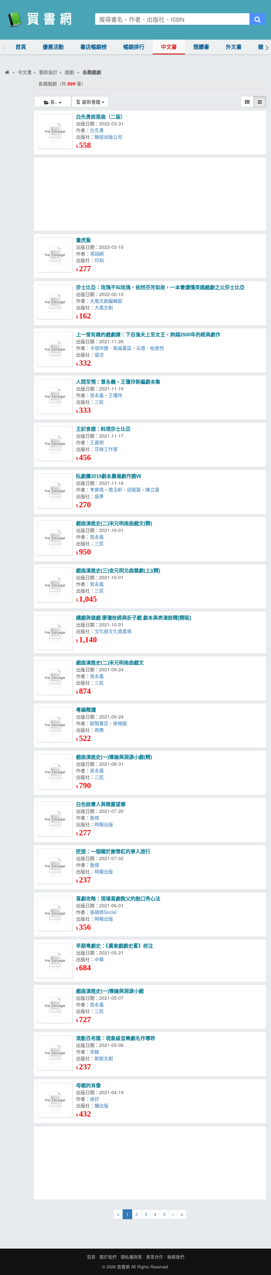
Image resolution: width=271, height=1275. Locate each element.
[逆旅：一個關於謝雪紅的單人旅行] (55, 866)
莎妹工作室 (107, 449)
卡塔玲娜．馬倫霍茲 (111, 348)
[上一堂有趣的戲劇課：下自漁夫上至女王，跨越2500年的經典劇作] (55, 349)
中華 (100, 959)
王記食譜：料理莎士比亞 (103, 429)
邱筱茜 (134, 489)
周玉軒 (115, 489)
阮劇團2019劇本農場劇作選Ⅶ (108, 476)
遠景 (100, 496)
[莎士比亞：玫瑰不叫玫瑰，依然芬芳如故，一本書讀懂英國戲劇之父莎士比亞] (55, 302)
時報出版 (105, 824)
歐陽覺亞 (99, 723)
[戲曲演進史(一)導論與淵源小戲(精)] (55, 771)
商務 (100, 729)
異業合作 (154, 1257)
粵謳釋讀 (86, 710)
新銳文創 (105, 1058)
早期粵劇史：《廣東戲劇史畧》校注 (114, 946)
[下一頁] (173, 1214)
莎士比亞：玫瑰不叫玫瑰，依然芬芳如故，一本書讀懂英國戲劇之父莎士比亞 (160, 287)
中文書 (169, 47)
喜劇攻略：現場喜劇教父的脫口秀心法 (118, 898)
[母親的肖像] (55, 1100)
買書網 (123, 1267)
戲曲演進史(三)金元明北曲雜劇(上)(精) (118, 570)
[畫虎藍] (55, 255)
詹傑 (96, 817)
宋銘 (96, 1051)
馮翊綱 (98, 253)
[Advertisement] (150, 194)
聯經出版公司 (110, 136)
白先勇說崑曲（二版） (101, 116)
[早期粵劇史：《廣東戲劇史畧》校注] (55, 960)
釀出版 (103, 1105)
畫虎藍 (83, 240)
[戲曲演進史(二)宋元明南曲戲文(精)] (55, 538)
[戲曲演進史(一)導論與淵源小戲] (55, 1005)
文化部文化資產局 (114, 631)
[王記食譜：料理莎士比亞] (55, 443)
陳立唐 (153, 489)
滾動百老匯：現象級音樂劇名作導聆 (115, 1038)
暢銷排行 (133, 47)
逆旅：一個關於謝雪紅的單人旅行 (113, 851)
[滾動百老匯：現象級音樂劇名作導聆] (55, 1053)
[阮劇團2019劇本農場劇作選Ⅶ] (55, 491)
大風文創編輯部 (107, 300)
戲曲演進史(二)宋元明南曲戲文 (110, 662)
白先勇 (98, 130)
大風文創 (105, 307)
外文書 (234, 47)
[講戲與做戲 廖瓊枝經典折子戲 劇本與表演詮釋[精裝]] (55, 632)
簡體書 (201, 47)
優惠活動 (53, 47)
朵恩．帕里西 (151, 348)
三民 (100, 401)
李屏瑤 (97, 489)
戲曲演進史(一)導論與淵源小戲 (110, 991)
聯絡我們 (175, 1257)
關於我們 (108, 1257)
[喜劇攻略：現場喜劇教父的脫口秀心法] (55, 913)
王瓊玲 (116, 395)
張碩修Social (104, 912)
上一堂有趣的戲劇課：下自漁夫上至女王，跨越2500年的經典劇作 (148, 334)
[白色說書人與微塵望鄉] (55, 819)
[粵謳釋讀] (55, 724)
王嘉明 (98, 442)
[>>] (182, 1214)
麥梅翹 (121, 723)
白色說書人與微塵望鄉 (101, 804)
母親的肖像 (88, 1085)
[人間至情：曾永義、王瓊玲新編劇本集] (55, 396)
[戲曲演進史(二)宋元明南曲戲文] (55, 677)
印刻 (100, 260)
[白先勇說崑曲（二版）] (55, 131)
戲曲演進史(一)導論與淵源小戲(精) (114, 757)
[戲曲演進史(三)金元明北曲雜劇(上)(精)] (55, 585)
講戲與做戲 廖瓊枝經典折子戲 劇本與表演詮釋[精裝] (133, 618)
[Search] (258, 19)
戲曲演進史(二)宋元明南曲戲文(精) (114, 523)
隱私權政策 (131, 1257)
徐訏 (96, 1098)
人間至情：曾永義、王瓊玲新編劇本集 (118, 382)
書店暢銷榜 (93, 47)
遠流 (100, 354)
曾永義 (97, 395)
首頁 (21, 47)
